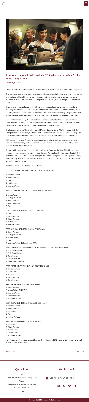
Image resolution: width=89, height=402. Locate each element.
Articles (22, 381)
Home (22, 374)
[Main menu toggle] (86, 3)
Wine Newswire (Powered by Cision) (22, 384)
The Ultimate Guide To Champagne (22, 377)
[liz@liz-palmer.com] (47, 378)
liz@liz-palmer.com (62, 378)
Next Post (81, 351)
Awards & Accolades (22, 388)
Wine (9, 82)
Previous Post (9, 351)
